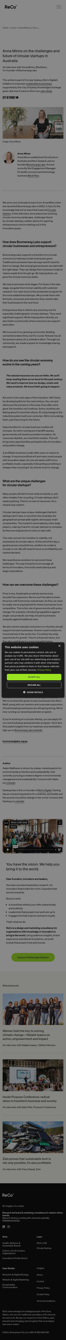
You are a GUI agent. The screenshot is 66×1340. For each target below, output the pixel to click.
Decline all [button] (34, 685)
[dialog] (33, 670)
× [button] (59, 646)
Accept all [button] (34, 677)
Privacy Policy (44, 669)
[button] (33, 692)
